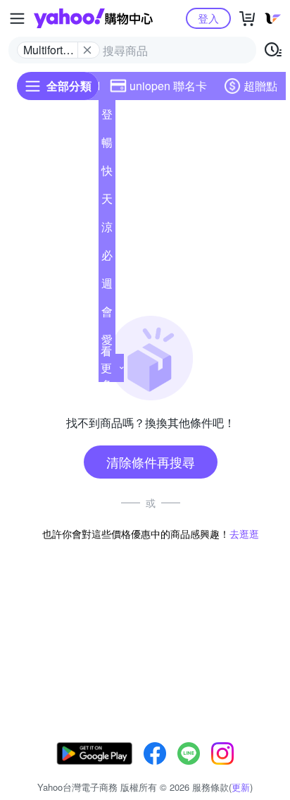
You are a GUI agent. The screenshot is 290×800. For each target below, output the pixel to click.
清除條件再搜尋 (150, 462)
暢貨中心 (107, 145)
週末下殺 (107, 286)
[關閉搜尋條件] (87, 50)
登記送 (107, 117)
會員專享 (107, 314)
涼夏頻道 (107, 230)
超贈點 (260, 86)
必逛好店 (107, 258)
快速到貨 (107, 173)
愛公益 (107, 342)
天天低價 (107, 201)
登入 (208, 18)
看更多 (106, 368)
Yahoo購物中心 (93, 18)
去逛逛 (244, 534)
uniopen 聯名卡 (168, 86)
